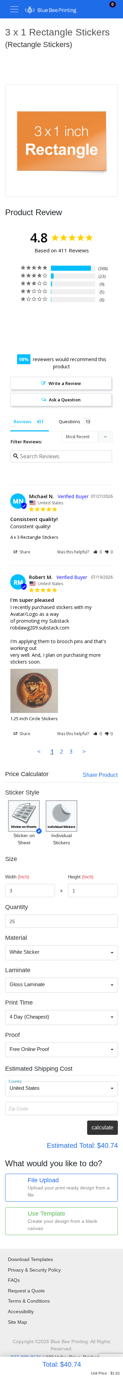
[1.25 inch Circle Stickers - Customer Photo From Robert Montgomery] (24, 319)
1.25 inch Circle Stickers (34, 718)
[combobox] (61, 952)
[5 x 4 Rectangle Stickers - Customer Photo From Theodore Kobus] (99, 319)
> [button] (84, 751)
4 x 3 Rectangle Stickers (34, 537)
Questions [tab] (69, 421)
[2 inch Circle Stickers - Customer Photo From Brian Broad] (49, 339)
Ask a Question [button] (65, 400)
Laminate (17, 970)
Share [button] (24, 552)
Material (16, 937)
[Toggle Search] (96, 9)
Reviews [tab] (22, 421)
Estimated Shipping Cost (38, 1068)
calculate (102, 1127)
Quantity (16, 907)
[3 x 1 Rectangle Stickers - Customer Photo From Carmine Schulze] (49, 319)
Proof (12, 1035)
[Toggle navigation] (14, 9)
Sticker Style (22, 792)
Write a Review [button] (65, 383)
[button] (97, 552)
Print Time (19, 1002)
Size (11, 859)
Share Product (100, 775)
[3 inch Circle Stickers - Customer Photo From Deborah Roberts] (74, 339)
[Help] (43, 792)
